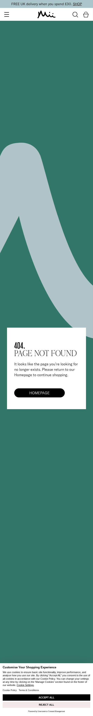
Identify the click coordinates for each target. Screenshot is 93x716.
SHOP (77, 4)
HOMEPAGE (39, 393)
